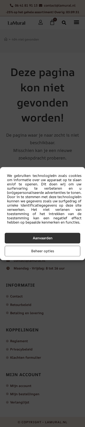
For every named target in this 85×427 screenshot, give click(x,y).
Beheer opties (42, 250)
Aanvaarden (42, 238)
